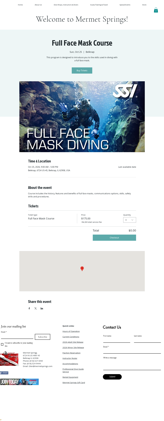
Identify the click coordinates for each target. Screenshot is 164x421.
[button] (156, 10)
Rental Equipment (70, 377)
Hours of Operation (71, 331)
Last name (138, 336)
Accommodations (70, 363)
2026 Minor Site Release (73, 347)
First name (107, 336)
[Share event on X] (35, 308)
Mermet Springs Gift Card (74, 382)
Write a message (109, 358)
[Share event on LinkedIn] (42, 308)
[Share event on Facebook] (29, 308)
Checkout (114, 237)
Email (4, 332)
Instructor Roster (70, 358)
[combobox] (129, 220)
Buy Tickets (82, 70)
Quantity (127, 215)
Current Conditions (71, 336)
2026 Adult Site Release (73, 342)
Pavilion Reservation (71, 353)
